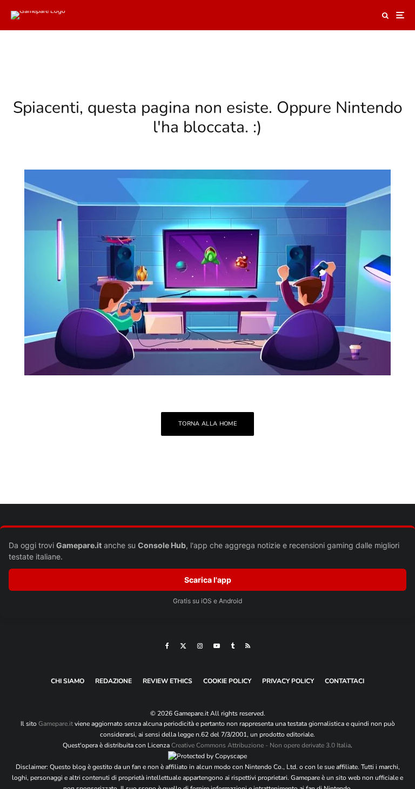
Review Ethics (167, 681)
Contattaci (344, 681)
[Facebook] (167, 646)
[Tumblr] (232, 646)
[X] (183, 646)
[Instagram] (200, 646)
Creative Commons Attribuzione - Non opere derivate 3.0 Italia (261, 745)
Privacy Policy (288, 681)
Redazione (113, 681)
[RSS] (248, 646)
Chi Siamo (67, 681)
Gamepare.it (55, 723)
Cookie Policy (227, 681)
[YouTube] (216, 646)
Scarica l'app (207, 579)
